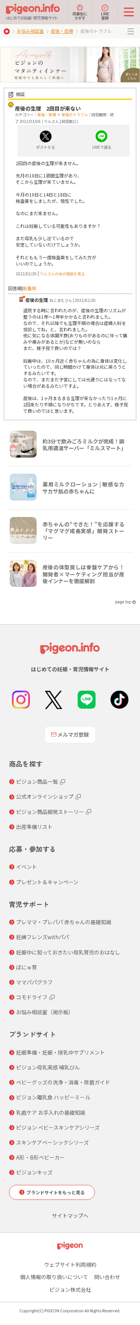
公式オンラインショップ (45, 796)
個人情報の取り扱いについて (54, 1277)
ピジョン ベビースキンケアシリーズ (58, 1127)
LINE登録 (105, 15)
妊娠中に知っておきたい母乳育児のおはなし (68, 952)
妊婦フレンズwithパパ (42, 937)
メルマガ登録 (73, 734)
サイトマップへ (70, 1215)
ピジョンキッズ (34, 1172)
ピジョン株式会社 (70, 1289)
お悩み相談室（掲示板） (45, 1012)
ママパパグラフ (34, 982)
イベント (26, 866)
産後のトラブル (75, 114)
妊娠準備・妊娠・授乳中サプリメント (60, 1052)
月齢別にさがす (79, 15)
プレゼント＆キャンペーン (47, 882)
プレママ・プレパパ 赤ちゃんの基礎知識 (63, 922)
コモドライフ (31, 997)
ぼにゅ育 (26, 967)
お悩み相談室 (30, 31)
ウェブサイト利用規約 (70, 1264)
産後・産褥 (62, 31)
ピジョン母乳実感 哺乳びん (48, 1067)
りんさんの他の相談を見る (62, 273)
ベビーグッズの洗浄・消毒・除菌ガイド (63, 1082)
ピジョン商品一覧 (37, 781)
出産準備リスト (34, 826)
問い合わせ (107, 1277)
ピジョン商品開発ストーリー (50, 811)
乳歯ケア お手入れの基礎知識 (50, 1112)
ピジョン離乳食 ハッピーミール (53, 1097)
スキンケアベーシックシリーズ (52, 1142)
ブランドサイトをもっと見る (56, 1192)
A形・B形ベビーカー (40, 1157)
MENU (130, 31)
